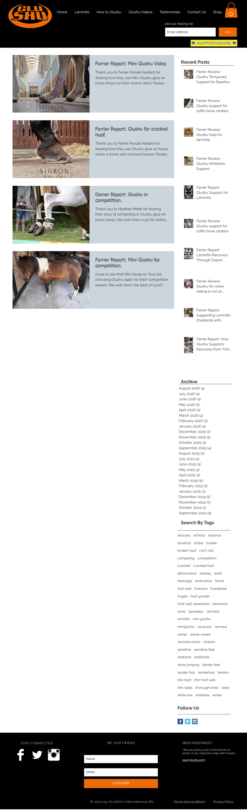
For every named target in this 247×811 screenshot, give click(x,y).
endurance (203, 581)
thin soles (185, 688)
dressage (185, 581)
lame (181, 611)
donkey (205, 573)
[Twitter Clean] (37, 755)
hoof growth (200, 596)
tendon (223, 672)
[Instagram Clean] (54, 755)
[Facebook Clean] (20, 755)
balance (214, 535)
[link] (231, 10)
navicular (205, 627)
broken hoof (187, 550)
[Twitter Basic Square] (187, 721)
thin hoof (184, 680)
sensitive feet (204, 649)
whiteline (202, 695)
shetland (184, 657)
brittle (198, 543)
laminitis (213, 611)
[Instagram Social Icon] (195, 721)
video (225, 688)
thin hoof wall (204, 680)
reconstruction (189, 642)
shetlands (202, 657)
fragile (183, 596)
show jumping (188, 665)
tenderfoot (206, 672)
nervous (221, 627)
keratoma (220, 604)
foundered (218, 588)
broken (211, 543)
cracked (184, 566)
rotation (209, 642)
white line (185, 695)
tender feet (211, 665)
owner (182, 634)
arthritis (199, 535)
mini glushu (202, 619)
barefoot (184, 543)
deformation (187, 573)
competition (207, 558)
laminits (184, 619)
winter (217, 695)
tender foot (186, 672)
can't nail (206, 550)
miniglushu (186, 627)
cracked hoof (203, 566)
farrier (219, 581)
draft (218, 573)
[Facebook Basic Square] (180, 721)
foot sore (185, 588)
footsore (200, 588)
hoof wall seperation (194, 604)
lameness (196, 611)
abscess (184, 535)
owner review (200, 634)
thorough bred (206, 688)
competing (186, 558)
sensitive (184, 649)
